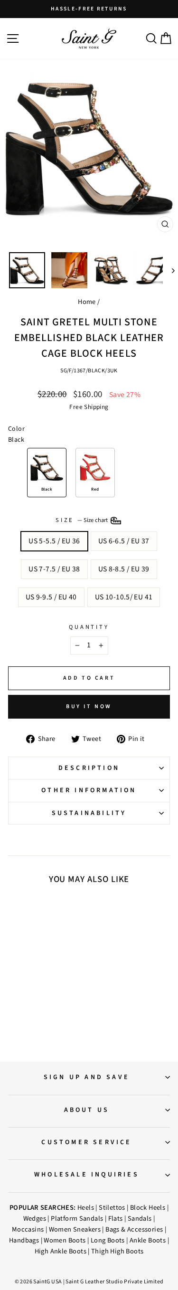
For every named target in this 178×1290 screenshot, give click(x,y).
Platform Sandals (77, 1219)
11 (56, 973)
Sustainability (89, 813)
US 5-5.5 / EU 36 (54, 541)
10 (46, 973)
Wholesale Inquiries (86, 1174)
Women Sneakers (75, 1229)
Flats (115, 1219)
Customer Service (86, 1142)
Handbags (24, 1240)
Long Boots (108, 1240)
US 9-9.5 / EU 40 (51, 597)
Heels (85, 1208)
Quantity (89, 627)
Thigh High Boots (117, 1251)
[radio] (46, 472)
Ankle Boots (148, 1240)
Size (82, 520)
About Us (87, 1110)
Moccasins (28, 1229)
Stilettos (112, 1208)
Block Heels (147, 1208)
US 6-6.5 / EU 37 (124, 541)
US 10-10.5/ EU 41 (124, 597)
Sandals (140, 1219)
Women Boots (64, 1240)
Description (89, 768)
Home (87, 302)
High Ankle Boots (60, 1251)
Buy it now (89, 706)
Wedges (34, 1219)
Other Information (88, 790)
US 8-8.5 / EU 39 (124, 569)
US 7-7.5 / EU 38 (54, 569)
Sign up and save (87, 1077)
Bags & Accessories (134, 1229)
